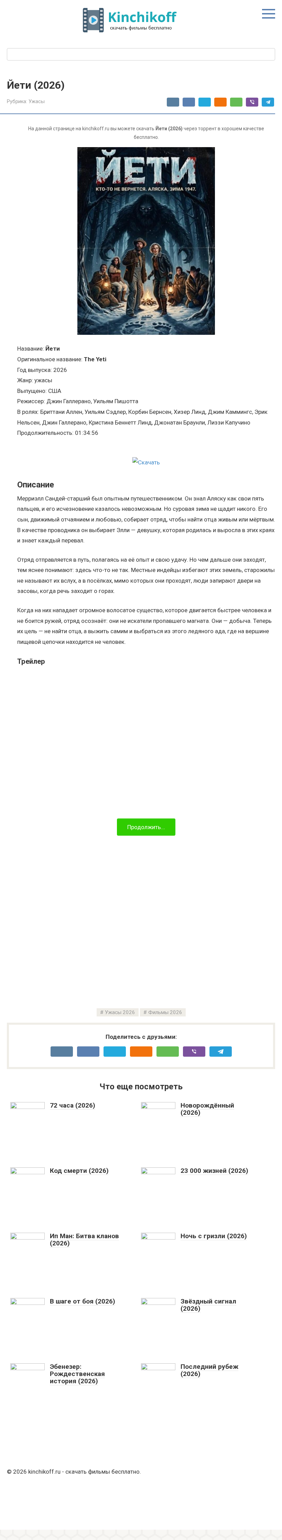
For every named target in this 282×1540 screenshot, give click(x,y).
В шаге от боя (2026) (82, 1301)
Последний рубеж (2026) (209, 1370)
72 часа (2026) (72, 1105)
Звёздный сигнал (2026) (208, 1304)
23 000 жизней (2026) (214, 1171)
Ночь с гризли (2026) (214, 1236)
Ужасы (37, 101)
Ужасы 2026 (120, 1012)
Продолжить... (146, 827)
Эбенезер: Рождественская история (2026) (77, 1374)
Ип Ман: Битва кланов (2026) (84, 1239)
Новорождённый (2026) (207, 1108)
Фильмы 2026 (165, 1012)
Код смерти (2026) (79, 1171)
